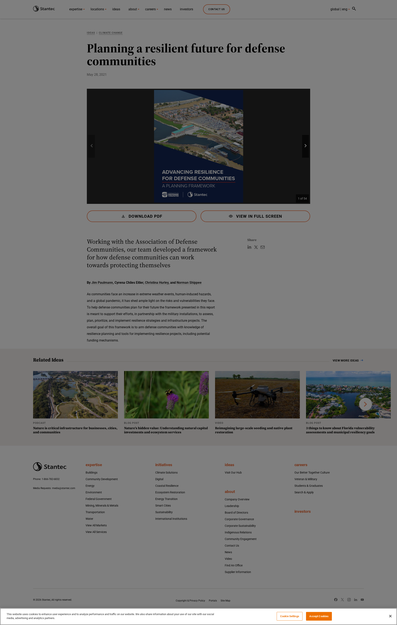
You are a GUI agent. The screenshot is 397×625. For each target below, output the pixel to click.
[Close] (390, 616)
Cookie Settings (289, 616)
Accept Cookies (319, 616)
